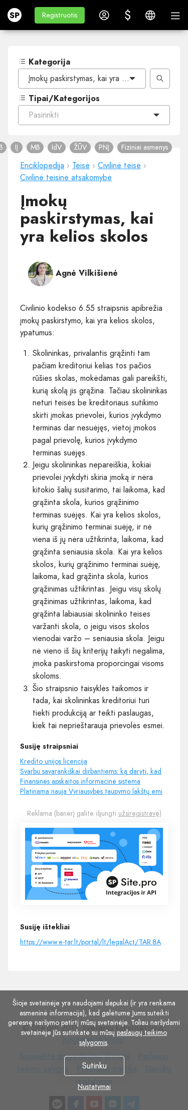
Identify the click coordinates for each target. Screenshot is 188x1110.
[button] (60, 15)
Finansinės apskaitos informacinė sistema (80, 781)
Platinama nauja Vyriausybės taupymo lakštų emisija (95, 791)
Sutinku (94, 1065)
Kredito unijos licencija (53, 761)
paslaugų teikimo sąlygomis (123, 1037)
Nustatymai (94, 1086)
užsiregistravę (138, 813)
